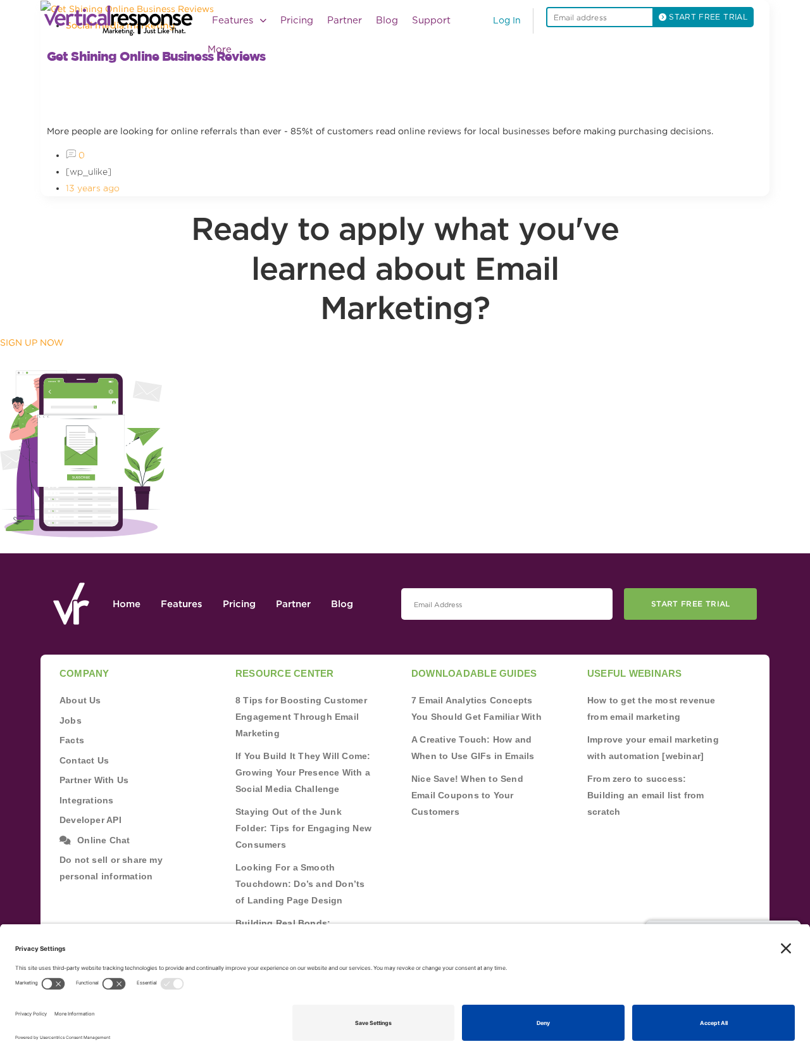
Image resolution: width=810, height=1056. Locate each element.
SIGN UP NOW (32, 342)
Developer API (90, 820)
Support (431, 20)
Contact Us (84, 760)
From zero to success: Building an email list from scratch (645, 795)
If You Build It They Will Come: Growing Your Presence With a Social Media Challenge (303, 772)
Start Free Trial (690, 603)
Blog (387, 20)
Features (181, 604)
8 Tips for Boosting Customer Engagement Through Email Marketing (301, 716)
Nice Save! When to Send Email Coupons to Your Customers (467, 795)
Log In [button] (507, 20)
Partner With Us (93, 780)
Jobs (70, 720)
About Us (80, 700)
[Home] (122, 20)
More (220, 49)
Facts (71, 740)
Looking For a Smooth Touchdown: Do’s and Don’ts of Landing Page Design (299, 883)
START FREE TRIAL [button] (706, 17)
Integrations (86, 800)
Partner (344, 20)
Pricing (296, 20)
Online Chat (103, 840)
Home (126, 604)
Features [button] (234, 20)
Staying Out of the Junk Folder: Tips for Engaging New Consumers (303, 828)
